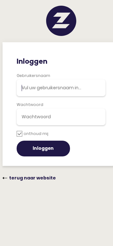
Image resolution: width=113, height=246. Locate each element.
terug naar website (32, 178)
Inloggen (43, 148)
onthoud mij (36, 133)
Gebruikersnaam (33, 75)
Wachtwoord (30, 104)
